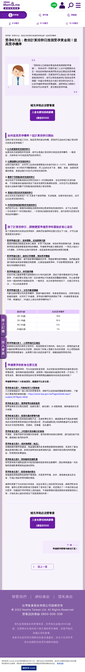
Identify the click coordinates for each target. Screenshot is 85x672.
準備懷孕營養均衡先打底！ (65, 547)
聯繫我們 (19, 596)
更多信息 (60, 663)
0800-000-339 (52, 614)
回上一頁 (42, 566)
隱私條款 (65, 596)
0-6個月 (15, 23)
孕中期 (45, 15)
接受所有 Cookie (28, 668)
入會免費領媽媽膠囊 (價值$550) (42, 115)
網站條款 (42, 596)
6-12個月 (44, 23)
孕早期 (15, 15)
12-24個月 (73, 23)
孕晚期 (74, 15)
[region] (42, 665)
